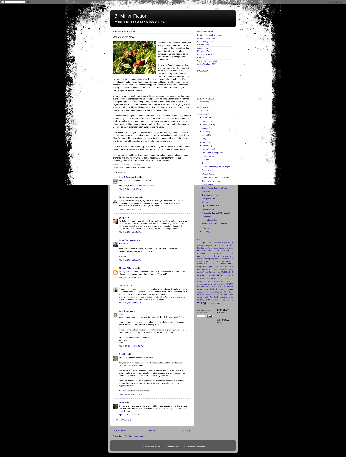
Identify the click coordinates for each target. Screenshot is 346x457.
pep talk (210, 278)
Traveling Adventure (210, 195)
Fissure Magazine (205, 42)
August (205, 128)
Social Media (207, 184)
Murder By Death (209, 272)
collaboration (227, 251)
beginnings (218, 245)
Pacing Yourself (208, 149)
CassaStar (222, 248)
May (204, 139)
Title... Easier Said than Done (214, 188)
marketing (201, 269)
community (216, 253)
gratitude (229, 261)
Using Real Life (208, 199)
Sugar (121, 402)
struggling (208, 294)
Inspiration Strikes (209, 220)
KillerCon (201, 58)
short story (214, 289)
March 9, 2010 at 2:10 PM (130, 189)
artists (230, 242)
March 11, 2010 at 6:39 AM (130, 394)
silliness (224, 289)
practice (207, 281)
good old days (217, 261)
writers (230, 300)
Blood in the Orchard (205, 248)
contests (215, 256)
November (207, 117)
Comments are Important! (213, 153)
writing (157, 167)
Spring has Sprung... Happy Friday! (217, 177)
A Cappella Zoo (203, 48)
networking (211, 276)
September (207, 125)
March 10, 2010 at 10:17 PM (131, 346)
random (229, 283)
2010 (202, 114)
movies (200, 272)
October (206, 121)
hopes (127, 167)
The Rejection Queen (129, 197)
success (216, 294)
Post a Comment (123, 420)
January (206, 232)
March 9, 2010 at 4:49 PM (130, 232)
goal (121, 167)
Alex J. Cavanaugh (127, 177)
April (204, 142)
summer (224, 294)
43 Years (205, 202)
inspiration (202, 266)
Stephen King (221, 292)
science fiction (221, 286)
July (204, 132)
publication (208, 284)
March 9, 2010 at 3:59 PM (130, 209)
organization (201, 278)
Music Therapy (208, 156)
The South (214, 297)
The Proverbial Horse (211, 181)
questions (222, 284)
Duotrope (200, 259)
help (213, 264)
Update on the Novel (210, 206)
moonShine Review (205, 54)
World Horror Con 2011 (207, 61)
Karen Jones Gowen (128, 240)
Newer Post (119, 430)
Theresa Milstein (126, 268)
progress (149, 167)
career (216, 248)
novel (142, 167)
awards (209, 245)
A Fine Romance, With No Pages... (217, 167)
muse (219, 272)
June (204, 135)
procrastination (217, 281)
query (216, 284)
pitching (230, 278)
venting (230, 297)
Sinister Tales (203, 45)
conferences (202, 256)
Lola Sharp (124, 311)
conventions (227, 256)
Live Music (206, 192)
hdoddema (181, 447)
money (216, 269)
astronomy (200, 245)
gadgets (200, 261)
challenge (230, 248)
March (205, 146)
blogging (229, 245)
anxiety (224, 242)
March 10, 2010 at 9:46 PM (130, 303)
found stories (220, 259)
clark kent (213, 251)
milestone (135, 167)
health (208, 264)
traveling (223, 297)
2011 (202, 111)
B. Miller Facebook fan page (209, 35)
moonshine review (226, 269)
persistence (219, 278)
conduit (230, 253)
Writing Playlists (208, 174)
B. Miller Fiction (130, 16)
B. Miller (123, 354)
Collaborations (208, 209)
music (224, 272)
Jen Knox (123, 286)
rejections (200, 287)
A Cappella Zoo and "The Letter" (216, 213)
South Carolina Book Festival (214, 224)
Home (152, 430)
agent (204, 243)
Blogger (201, 447)
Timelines (206, 163)
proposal (200, 284)
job (210, 267)
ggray (121, 218)
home (217, 264)
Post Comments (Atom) (135, 436)
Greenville (201, 264)
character (201, 251)
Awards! (205, 160)
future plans (229, 259)
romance (213, 286)
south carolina (209, 292)
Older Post (185, 430)
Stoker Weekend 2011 (206, 64)
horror (230, 264)
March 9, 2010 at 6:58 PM (130, 260)
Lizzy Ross (228, 266)
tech (206, 297)
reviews (207, 286)
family (212, 259)
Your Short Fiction (213, 303)
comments (201, 253)
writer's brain (204, 299)
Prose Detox (207, 170)
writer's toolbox (219, 300)
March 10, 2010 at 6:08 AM (130, 278)
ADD (199, 243)
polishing (200, 281)
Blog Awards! (207, 216)
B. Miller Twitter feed (206, 38)
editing (207, 259)
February (206, 228)
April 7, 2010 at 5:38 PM (129, 415)
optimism (230, 276)
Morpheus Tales (204, 51)
